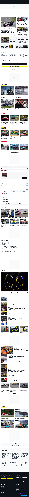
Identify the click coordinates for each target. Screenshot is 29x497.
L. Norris (5, 197)
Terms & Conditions (10, 494)
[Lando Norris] (3, 197)
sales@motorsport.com (18, 489)
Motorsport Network (13, 495)
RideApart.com (2, 492)
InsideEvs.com (2, 486)
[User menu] (27, 1)
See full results (21, 203)
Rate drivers (8, 203)
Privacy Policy (18, 494)
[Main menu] (1, 1)
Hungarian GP (6, 193)
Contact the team (18, 488)
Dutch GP (5, 170)
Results (27, 183)
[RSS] (18, 69)
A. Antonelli (6, 201)
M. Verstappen (6, 199)
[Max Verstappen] (3, 199)
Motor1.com (2, 487)
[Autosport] (4, 142)
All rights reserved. (18, 495)
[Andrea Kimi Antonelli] (3, 201)
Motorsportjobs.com (3, 488)
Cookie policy (14, 494)
